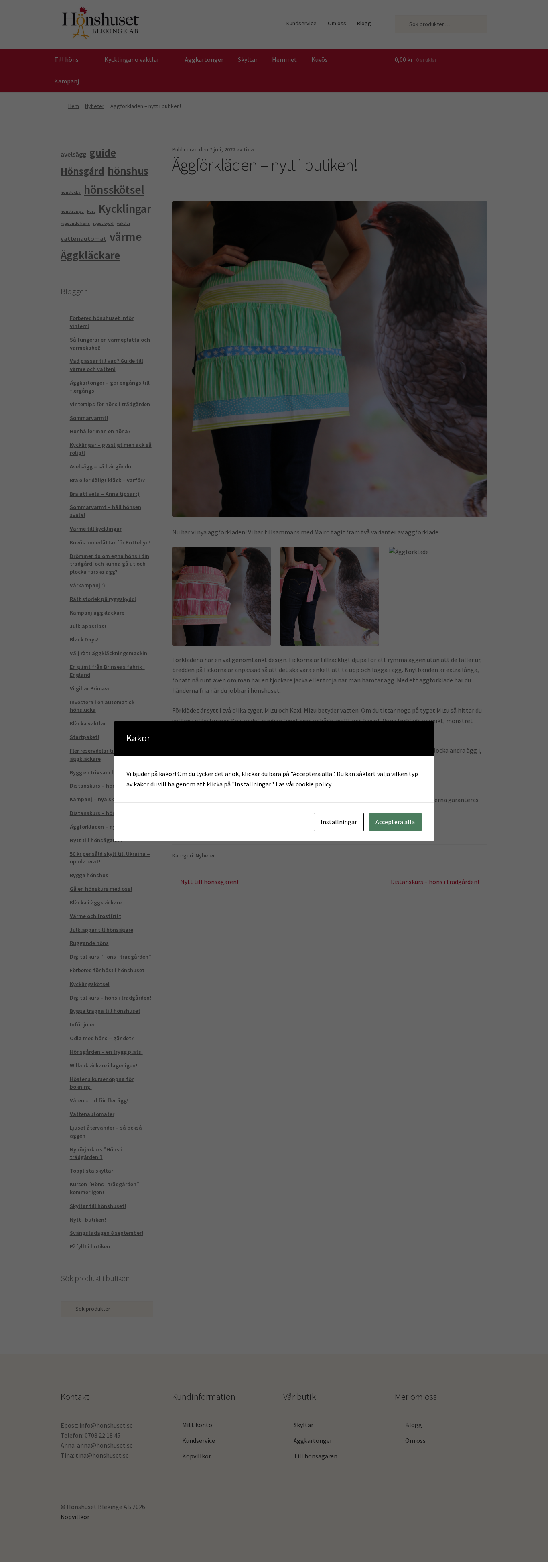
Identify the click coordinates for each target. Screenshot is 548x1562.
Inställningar (339, 822)
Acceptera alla (395, 822)
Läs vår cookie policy (303, 784)
